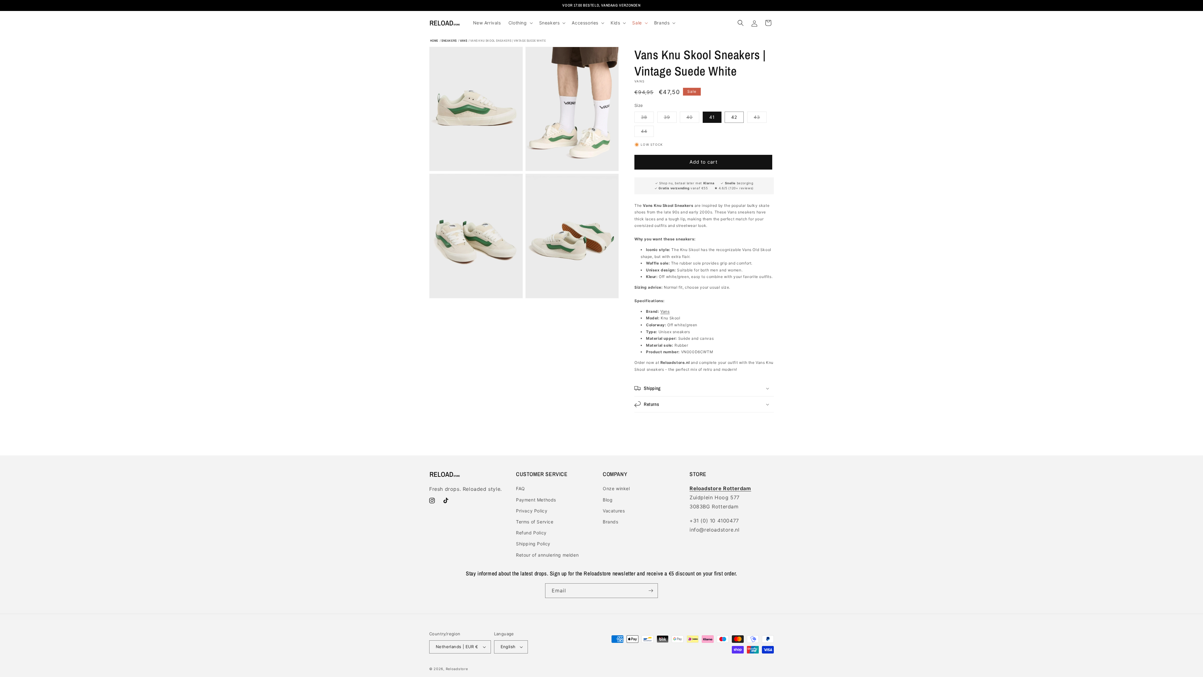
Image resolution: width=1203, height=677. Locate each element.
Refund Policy (531, 532)
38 (647, 118)
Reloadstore (457, 669)
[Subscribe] (651, 590)
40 (692, 118)
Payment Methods (536, 499)
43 (760, 118)
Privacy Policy (531, 510)
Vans (664, 311)
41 (712, 117)
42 (734, 117)
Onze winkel (616, 488)
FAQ (520, 488)
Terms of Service (535, 521)
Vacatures (614, 510)
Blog (607, 499)
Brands (610, 521)
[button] (520, 22)
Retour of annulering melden (547, 555)
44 (647, 132)
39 (670, 118)
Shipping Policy (533, 543)
